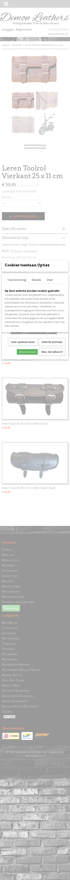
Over (50, 280)
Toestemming (16, 280)
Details (36, 280)
